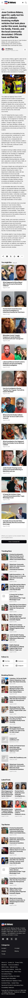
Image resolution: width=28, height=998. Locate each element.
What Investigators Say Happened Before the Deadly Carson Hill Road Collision (13, 443)
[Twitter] (10, 256)
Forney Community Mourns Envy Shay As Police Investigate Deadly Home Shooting (17, 719)
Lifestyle (3, 951)
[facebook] (7, 939)
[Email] (18, 256)
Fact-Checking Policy (7, 971)
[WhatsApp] (14, 256)
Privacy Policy (19, 962)
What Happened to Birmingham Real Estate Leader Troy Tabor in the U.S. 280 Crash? (16, 729)
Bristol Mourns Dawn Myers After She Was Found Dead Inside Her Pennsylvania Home (17, 607)
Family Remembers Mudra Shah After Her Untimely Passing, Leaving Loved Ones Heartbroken (17, 587)
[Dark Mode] (23, 2)
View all (15, 262)
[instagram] (16, 939)
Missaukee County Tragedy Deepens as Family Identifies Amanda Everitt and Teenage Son (13, 337)
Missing (17, 951)
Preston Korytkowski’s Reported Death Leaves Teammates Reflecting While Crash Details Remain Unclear (17, 557)
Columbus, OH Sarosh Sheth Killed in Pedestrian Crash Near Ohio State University (17, 680)
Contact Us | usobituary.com (14, 739)
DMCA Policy (5, 967)
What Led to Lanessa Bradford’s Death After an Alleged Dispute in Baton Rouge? (17, 627)
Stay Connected (10, 993)
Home (2, 9)
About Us (4, 962)
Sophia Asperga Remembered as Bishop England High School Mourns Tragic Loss (16, 647)
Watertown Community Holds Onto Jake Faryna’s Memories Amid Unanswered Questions (17, 567)
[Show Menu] (2, 2)
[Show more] (22, 256)
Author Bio (18, 969)
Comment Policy (5, 983)
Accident (3, 948)
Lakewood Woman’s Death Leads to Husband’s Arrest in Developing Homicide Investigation (13, 363)
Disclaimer (4, 964)
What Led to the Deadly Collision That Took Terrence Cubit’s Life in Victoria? (13, 416)
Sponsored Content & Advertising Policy (12, 985)
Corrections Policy (6, 974)
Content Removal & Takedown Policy (11, 980)
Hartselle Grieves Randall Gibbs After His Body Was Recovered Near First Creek (14, 522)
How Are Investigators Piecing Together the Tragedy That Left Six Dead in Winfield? (13, 390)
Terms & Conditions (13, 964)
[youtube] (3, 939)
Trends (3, 954)
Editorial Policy (14, 967)
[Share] (25, 49)
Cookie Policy (15, 983)
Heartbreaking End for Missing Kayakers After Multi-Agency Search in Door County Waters (16, 689)
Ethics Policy (17, 971)
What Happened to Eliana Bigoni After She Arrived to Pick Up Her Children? (12, 284)
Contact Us (11, 962)
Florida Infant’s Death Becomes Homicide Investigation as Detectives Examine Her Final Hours (13, 310)
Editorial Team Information (8, 978)
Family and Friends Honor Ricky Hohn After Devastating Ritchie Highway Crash (17, 748)
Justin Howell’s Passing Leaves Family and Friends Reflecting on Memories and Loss (13, 469)
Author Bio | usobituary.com (17, 757)
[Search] (26, 2)
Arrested (17, 948)
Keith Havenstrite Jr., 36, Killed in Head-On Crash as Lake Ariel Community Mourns (17, 577)
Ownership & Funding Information (10, 976)
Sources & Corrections (7, 969)
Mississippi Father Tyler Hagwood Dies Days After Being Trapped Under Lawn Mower (17, 709)
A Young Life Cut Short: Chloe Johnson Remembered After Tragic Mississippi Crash (13, 496)
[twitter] (11, 939)
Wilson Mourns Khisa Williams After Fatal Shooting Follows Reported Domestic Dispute (17, 617)
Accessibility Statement (7, 987)
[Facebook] (7, 256)
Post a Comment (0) (14, 541)
